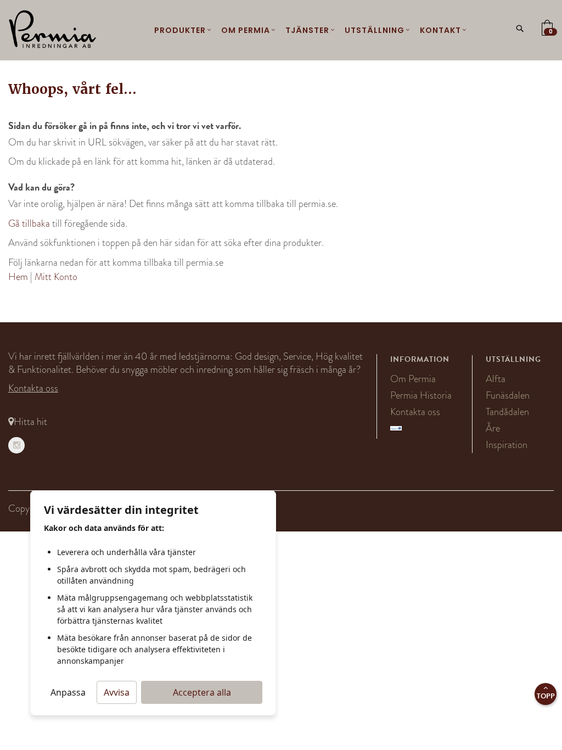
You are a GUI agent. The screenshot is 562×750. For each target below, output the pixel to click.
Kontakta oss (33, 388)
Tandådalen (507, 412)
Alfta (495, 379)
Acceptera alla (202, 692)
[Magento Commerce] (52, 30)
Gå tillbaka (29, 223)
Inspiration (506, 445)
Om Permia (413, 379)
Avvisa (117, 692)
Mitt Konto (56, 277)
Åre (493, 428)
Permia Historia (421, 395)
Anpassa (68, 692)
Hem (18, 277)
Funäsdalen (508, 395)
